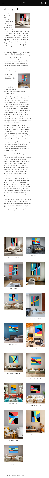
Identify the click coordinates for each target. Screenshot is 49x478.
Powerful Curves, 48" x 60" (35, 378)
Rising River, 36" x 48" (13, 464)
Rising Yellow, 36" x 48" (35, 434)
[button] (3, 2)
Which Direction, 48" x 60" (13, 311)
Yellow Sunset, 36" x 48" (13, 403)
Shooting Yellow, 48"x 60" (35, 318)
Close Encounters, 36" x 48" (35, 405)
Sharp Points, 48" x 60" (13, 344)
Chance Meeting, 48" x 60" (13, 257)
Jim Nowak (9, 475)
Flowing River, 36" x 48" (13, 440)
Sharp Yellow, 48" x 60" (35, 255)
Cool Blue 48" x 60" (35, 348)
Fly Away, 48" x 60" (13, 288)
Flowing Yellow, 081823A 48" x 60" (13, 373)
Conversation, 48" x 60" (35, 287)
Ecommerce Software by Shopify (18, 475)
